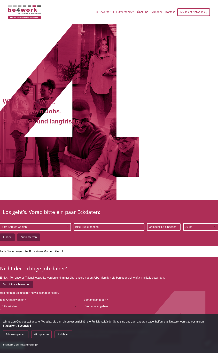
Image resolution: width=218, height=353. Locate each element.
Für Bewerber (102, 12)
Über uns (142, 12)
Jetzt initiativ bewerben (16, 284)
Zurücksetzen (28, 237)
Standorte (157, 12)
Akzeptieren (41, 334)
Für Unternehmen (123, 12)
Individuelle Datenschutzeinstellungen (20, 345)
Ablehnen (63, 334)
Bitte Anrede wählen (13, 299)
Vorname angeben (96, 299)
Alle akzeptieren (15, 334)
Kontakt (170, 12)
